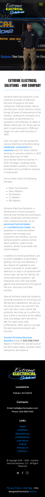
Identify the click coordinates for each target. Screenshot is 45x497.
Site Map (27, 488)
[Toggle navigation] (41, 4)
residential (9, 147)
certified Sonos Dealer (19, 227)
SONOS (22, 444)
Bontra (32, 491)
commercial (22, 147)
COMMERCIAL (22, 437)
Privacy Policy (14, 488)
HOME (22, 426)
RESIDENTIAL (22, 433)
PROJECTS (22, 448)
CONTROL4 (22, 441)
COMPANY (22, 430)
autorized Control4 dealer (17, 224)
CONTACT (22, 451)
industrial (8, 150)
